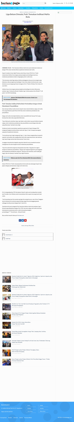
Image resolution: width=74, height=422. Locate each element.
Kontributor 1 (27, 22)
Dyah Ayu (8, 238)
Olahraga (25, 12)
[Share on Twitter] (22, 220)
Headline (28, 8)
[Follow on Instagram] (66, 3)
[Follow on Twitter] (70, 3)
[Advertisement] (27, 258)
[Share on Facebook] (20, 220)
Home (4, 8)
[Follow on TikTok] (68, 3)
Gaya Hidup (20, 8)
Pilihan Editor (35, 8)
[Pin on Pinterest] (25, 220)
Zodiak (41, 8)
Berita (8, 8)
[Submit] (45, 3)
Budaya (14, 8)
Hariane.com (20, 215)
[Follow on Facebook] (64, 3)
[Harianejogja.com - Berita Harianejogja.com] (10, 3)
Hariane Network (48, 8)
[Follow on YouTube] (72, 3)
